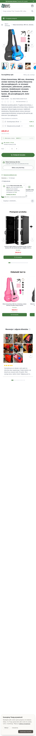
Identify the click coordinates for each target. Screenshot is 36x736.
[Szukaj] (32, 11)
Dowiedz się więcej (11, 194)
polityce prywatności (24, 723)
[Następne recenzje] (31, 355)
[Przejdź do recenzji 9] (24, 380)
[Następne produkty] (32, 239)
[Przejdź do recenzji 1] (12, 380)
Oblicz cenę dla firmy (18, 167)
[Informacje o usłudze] (20, 121)
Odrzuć (6, 727)
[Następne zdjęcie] (32, 45)
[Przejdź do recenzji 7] (21, 380)
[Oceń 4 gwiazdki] (11, 101)
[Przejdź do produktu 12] (23, 262)
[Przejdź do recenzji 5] (18, 380)
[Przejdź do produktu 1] (9, 262)
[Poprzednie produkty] (4, 239)
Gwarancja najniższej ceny (10, 175)
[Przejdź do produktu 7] (17, 262)
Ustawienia (15, 727)
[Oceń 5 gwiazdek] (14, 101)
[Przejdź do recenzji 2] (14, 380)
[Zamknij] (24, 185)
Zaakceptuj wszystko (25, 731)
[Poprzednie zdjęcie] (4, 45)
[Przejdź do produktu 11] (22, 262)
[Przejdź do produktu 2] (11, 262)
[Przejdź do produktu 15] (27, 262)
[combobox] (18, 11)
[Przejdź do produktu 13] (24, 262)
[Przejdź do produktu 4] (13, 262)
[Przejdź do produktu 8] (18, 262)
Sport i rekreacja (7, 24)
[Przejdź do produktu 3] (12, 262)
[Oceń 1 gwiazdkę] (2, 101)
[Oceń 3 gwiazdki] (8, 101)
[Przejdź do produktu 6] (16, 262)
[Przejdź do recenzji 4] (17, 380)
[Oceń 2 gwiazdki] (5, 101)
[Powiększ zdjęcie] (31, 31)
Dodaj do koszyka (19, 155)
